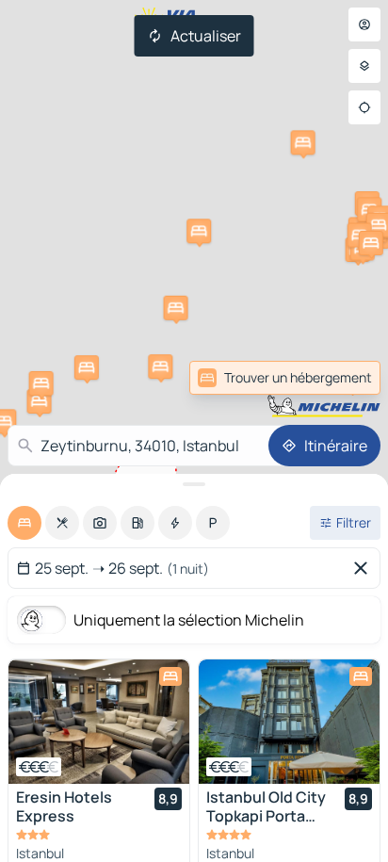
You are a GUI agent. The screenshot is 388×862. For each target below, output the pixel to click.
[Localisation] (364, 107)
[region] (98, 721)
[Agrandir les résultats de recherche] (194, 484)
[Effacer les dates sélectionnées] (364, 568)
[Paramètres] (364, 66)
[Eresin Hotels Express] (98, 721)
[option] (24, 523)
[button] (39, 401)
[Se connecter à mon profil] (364, 24)
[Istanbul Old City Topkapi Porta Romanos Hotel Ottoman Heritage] (289, 721)
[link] (339, 378)
